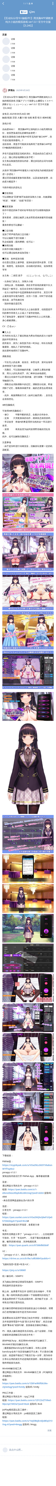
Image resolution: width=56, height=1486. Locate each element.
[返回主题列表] (3, 3)
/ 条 (27, 3)
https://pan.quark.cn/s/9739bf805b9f (29, 1245)
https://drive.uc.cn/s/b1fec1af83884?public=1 (26, 1258)
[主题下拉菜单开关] (53, 3)
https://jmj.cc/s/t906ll (14, 1270)
